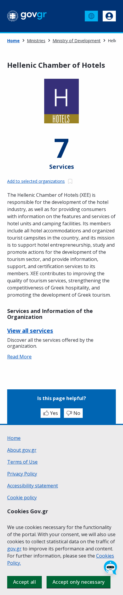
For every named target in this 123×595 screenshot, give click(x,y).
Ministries (36, 40)
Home (13, 40)
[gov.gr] (27, 16)
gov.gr (14, 548)
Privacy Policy (22, 473)
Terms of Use (22, 462)
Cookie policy (22, 497)
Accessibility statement (32, 485)
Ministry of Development (77, 40)
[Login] (109, 16)
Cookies (105, 555)
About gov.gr (21, 450)
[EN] (91, 16)
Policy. (14, 563)
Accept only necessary (78, 582)
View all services (30, 331)
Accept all (24, 582)
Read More (19, 357)
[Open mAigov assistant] (110, 567)
